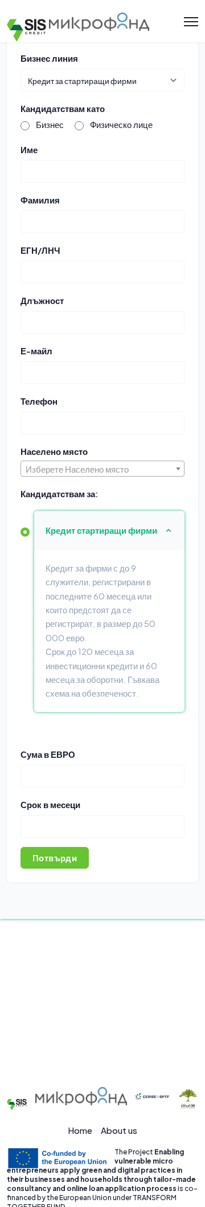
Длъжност (42, 300)
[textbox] (102, 469)
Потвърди (54, 857)
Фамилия (40, 199)
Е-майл (36, 350)
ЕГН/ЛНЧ (40, 250)
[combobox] (102, 469)
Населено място (54, 451)
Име (29, 149)
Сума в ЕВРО (47, 754)
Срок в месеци (50, 804)
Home (80, 1130)
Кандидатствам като (62, 108)
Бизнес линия (49, 58)
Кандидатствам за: (59, 493)
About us (119, 1130)
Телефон (39, 400)
